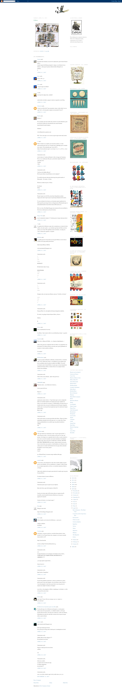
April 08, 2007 (41, 655)
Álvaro (38, 327)
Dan (38, 506)
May (74, 506)
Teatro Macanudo (74, 381)
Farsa (71, 429)
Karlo (38, 517)
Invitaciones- (76, 517)
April (74, 508)
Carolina (39, 531)
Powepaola (72, 413)
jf (37, 92)
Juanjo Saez (72, 423)
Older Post (65, 682)
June (74, 503)
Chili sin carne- (76, 519)
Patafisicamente (73, 385)
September (75, 497)
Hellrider (39, 237)
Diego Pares (72, 408)
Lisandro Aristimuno (74, 387)
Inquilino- (75, 524)
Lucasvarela (73, 415)
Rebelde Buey (73, 391)
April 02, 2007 (41, 502)
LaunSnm (39, 431)
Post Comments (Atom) (45, 686)
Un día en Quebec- (77, 522)
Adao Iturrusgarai (74, 410)
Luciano (39, 339)
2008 (73, 486)
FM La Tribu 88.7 (74, 379)
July (74, 501)
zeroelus (39, 460)
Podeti (71, 402)
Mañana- (75, 532)
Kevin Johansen (73, 393)
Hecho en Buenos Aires (75, 378)
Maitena (72, 395)
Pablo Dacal (73, 389)
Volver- (74, 526)
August (75, 499)
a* (37, 141)
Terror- (74, 528)
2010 (73, 482)
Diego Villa (40, 215)
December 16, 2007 (43, 676)
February (75, 542)
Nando (71, 417)
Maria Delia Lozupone (75, 396)
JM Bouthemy (40, 357)
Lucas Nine (72, 430)
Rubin (71, 398)
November (75, 493)
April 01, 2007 (41, 72)
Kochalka (72, 432)
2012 (73, 478)
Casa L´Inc (72, 376)
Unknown (39, 106)
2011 (73, 480)
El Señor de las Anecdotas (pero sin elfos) (46, 606)
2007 (73, 489)
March (74, 539)
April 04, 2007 (41, 641)
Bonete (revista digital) (75, 372)
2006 (73, 546)
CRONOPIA (40, 382)
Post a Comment (37, 680)
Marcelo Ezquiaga (74, 427)
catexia (39, 622)
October (75, 495)
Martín (38, 116)
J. (37, 224)
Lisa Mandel (73, 404)
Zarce (38, 76)
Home (50, 682)
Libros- (74, 537)
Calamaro (72, 419)
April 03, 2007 (41, 603)
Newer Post (36, 682)
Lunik (71, 421)
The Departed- (76, 535)
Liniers (39, 59)
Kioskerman (73, 412)
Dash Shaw (72, 425)
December (75, 490)
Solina (38, 597)
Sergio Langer (73, 406)
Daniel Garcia (73, 383)
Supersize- (75, 530)
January (75, 544)
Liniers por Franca (74, 374)
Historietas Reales (74, 400)
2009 (73, 484)
